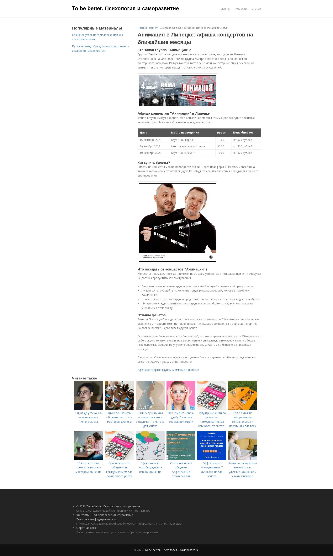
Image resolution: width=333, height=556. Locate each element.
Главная (225, 8)
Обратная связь (87, 528)
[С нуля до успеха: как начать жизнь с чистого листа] (88, 409)
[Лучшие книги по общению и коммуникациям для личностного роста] (119, 459)
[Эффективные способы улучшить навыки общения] (150, 459)
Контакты (82, 515)
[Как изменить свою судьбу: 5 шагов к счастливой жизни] (180, 409)
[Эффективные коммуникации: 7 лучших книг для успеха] (211, 459)
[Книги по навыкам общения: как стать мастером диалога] (119, 409)
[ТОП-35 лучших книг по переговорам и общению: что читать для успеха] (150, 409)
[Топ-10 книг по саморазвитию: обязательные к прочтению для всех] (242, 409)
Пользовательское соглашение (112, 515)
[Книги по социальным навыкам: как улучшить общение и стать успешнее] (242, 459)
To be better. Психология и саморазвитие (125, 8)
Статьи (256, 8)
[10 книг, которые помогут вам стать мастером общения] (88, 459)
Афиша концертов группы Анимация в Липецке (168, 370)
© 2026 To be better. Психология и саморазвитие (108, 506)
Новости (241, 8)
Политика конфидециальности (96, 519)
